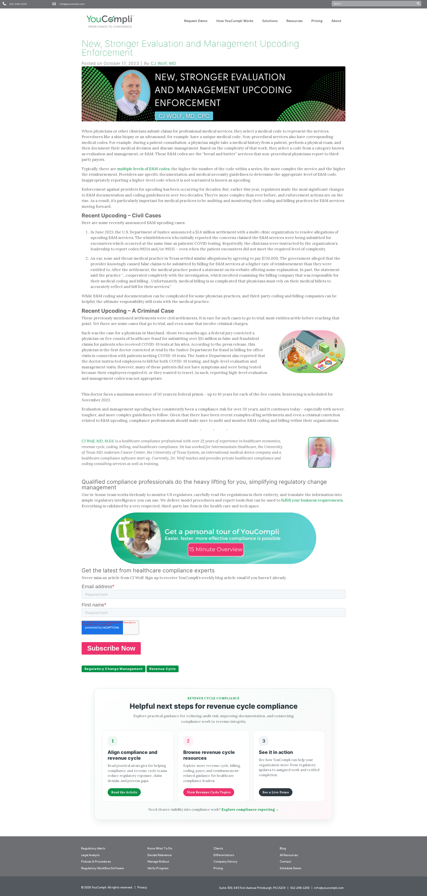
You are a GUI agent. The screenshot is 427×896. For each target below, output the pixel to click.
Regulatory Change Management (114, 669)
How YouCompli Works (234, 21)
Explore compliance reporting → (250, 809)
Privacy (142, 887)
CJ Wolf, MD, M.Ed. (98, 441)
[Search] (419, 3)
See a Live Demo (275, 792)
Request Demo (195, 21)
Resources (294, 21)
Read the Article (124, 792)
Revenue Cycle (162, 669)
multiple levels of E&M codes (143, 168)
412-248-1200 (18, 4)
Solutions (270, 21)
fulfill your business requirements (312, 500)
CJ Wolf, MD (163, 63)
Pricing (316, 21)
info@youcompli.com (72, 4)
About (336, 21)
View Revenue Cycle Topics (209, 792)
